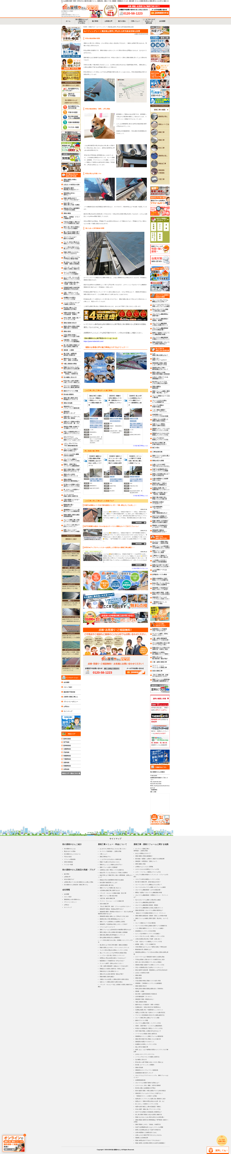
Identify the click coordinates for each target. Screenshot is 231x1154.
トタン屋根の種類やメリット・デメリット (159, 410)
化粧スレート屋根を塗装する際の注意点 (158, 424)
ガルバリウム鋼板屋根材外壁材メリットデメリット (161, 338)
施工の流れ (122, 21)
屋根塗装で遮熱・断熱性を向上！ (144, 999)
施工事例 (95, 21)
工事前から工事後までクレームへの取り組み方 (160, 556)
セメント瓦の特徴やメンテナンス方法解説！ (71, 273)
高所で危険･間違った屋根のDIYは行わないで (148, 1031)
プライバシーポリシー (71, 701)
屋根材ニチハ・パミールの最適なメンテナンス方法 (161, 429)
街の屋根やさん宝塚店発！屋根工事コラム (76, 884)
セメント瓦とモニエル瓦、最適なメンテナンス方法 (149, 936)
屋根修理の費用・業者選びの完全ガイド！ (71, 188)
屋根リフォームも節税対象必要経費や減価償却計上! (161, 680)
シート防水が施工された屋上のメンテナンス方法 (71, 247)
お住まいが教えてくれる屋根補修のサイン (160, 377)
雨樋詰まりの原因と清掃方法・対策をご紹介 (112, 968)
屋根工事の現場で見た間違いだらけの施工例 (159, 498)
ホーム (68, 21)
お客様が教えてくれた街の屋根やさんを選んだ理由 (78, 882)
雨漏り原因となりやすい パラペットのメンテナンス (114, 947)
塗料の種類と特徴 (159, 699)
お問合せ (66, 706)
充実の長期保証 (68, 862)
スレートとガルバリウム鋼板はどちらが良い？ (160, 300)
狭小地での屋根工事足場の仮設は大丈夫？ (159, 443)
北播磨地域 (67, 749)
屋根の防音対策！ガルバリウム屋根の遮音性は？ (161, 343)
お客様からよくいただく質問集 (144, 866)
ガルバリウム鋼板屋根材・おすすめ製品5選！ (148, 890)
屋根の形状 (67, 331)
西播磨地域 (67, 766)
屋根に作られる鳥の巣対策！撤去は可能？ (112, 974)
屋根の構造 (67, 213)
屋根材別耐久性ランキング (69, 412)
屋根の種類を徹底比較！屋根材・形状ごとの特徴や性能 (151, 915)
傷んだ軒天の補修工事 (141, 1047)
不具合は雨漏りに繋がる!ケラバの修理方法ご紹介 (72, 222)
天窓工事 (161, 179)
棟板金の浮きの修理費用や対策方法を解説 (71, 209)
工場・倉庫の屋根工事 (159, 662)
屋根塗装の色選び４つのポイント (158, 502)
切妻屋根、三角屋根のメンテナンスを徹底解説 (71, 340)
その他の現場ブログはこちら (140, 568)
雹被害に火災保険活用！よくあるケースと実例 (160, 526)
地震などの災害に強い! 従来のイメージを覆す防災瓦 (150, 1012)
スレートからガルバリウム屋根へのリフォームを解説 (161, 305)
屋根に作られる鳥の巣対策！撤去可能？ (160, 657)
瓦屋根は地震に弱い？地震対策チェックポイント (161, 488)
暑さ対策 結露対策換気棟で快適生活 (70, 354)
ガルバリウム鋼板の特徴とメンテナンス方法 (71, 460)
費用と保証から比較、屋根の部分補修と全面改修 (161, 373)
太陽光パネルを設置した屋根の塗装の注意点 (160, 420)
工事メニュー (135, 21)
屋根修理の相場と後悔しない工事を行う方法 (159, 363)
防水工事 (161, 148)
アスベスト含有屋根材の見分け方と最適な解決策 (71, 386)
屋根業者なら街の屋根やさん (72, 899)
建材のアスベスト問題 (71, 391)
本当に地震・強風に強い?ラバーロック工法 (72, 318)
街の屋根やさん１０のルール (72, 854)
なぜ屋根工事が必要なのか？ (160, 354)
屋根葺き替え (163, 116)
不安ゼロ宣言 (68, 856)
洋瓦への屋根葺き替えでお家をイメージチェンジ (71, 432)
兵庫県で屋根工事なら (71, 697)
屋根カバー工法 (163, 124)
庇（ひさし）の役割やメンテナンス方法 (71, 490)
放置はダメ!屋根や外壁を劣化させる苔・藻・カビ (72, 422)
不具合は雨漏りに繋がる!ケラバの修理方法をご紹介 (150, 959)
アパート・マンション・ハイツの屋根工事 (112, 901)
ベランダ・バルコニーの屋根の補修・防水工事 (113, 893)
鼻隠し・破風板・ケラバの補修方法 (71, 217)
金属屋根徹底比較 (140, 1080)
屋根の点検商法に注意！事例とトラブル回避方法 (160, 579)
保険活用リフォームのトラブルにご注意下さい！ (149, 1093)
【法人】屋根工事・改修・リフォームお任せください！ (115, 906)
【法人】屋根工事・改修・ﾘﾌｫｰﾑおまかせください (161, 675)
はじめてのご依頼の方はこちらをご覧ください (113, 848)
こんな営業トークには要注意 (159, 570)
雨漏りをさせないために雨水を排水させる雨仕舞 (71, 367)
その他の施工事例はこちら (140, 445)
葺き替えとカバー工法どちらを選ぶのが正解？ (160, 382)
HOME (85, 27)
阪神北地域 (67, 739)
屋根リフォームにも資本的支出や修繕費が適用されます (115, 929)
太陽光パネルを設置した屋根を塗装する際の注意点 (114, 979)
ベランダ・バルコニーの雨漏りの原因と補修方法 (71, 268)
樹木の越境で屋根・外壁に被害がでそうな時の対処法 (161, 593)
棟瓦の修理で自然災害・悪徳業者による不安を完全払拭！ (151, 970)
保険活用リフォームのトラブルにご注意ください (161, 598)
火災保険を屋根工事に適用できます (110, 890)
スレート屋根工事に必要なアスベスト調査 (147, 1017)
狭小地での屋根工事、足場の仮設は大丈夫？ (148, 882)
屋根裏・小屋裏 (69, 350)
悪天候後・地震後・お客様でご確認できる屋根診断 (149, 858)
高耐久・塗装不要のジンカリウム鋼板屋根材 (71, 465)
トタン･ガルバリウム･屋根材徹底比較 (71, 444)
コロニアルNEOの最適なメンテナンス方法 (160, 438)
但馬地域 (66, 769)
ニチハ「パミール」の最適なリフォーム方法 (148, 872)
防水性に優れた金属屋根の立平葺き (145, 1088)
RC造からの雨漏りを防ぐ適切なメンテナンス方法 (72, 485)
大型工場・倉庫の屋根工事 (107, 898)
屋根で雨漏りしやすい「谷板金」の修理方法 (71, 373)
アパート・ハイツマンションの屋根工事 (159, 666)
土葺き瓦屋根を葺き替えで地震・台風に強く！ (71, 283)
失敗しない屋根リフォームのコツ (159, 359)
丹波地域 (66, 752)
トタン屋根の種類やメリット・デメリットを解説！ (149, 928)
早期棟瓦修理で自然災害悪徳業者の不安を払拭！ (71, 288)
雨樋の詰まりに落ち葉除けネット (109, 971)
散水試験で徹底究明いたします (108, 882)
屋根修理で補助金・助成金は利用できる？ (159, 530)
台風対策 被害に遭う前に (107, 885)
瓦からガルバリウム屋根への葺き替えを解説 (160, 310)
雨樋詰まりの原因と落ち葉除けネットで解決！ (161, 653)
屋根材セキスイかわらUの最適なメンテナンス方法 (160, 434)
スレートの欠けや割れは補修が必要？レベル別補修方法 (151, 925)
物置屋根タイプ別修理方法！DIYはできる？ (159, 629)
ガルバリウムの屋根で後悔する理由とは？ (71, 449)
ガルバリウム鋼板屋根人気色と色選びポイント (160, 324)
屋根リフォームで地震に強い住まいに (110, 888)
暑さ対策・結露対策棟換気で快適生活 (146, 994)
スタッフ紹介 (68, 687)
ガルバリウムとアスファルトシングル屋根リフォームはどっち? (72, 438)
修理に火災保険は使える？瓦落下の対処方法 (161, 474)
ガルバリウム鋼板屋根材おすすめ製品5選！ (160, 328)
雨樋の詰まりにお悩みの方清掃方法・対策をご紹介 (161, 648)
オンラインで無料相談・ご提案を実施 (110, 851)
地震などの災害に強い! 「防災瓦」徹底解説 (159, 493)
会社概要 (162, 21)
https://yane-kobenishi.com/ (93, 341)
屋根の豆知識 (68, 403)
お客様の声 (108, 21)
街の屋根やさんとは (69, 848)
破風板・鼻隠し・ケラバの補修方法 (145, 944)
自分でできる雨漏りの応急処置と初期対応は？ (160, 516)
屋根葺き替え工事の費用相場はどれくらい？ (160, 368)
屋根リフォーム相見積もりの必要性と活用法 (112, 921)
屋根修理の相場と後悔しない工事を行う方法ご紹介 (114, 916)
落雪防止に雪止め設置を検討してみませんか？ (113, 958)
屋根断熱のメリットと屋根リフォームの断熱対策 (71, 510)
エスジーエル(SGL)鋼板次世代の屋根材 (71, 454)
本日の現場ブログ (69, 879)
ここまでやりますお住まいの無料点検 (149, 21)
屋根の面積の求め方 (70, 323)
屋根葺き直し (163, 156)
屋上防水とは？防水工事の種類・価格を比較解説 (71, 263)
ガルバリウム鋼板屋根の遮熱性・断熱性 (160, 319)
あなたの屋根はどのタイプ (143, 853)
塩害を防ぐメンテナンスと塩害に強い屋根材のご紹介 (150, 1098)
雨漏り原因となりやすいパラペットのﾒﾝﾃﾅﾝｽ (71, 252)
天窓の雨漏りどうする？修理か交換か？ (71, 500)
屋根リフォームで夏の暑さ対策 (108, 895)
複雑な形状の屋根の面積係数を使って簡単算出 (71, 327)
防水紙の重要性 (69, 394)
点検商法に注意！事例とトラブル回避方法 (112, 870)
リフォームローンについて (107, 927)
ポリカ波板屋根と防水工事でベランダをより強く (161, 643)
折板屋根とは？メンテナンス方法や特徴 (160, 415)
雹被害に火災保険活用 (141, 1137)
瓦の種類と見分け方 (70, 377)
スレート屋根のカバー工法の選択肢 (161, 396)
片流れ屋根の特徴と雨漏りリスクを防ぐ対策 (71, 335)
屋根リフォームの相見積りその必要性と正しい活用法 (161, 547)
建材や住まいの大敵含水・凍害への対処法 (71, 359)
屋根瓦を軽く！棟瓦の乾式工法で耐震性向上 (159, 484)
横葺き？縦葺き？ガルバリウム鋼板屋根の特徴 (161, 333)
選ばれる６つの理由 (69, 851)
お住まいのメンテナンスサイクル (144, 1054)
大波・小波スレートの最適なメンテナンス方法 (71, 293)
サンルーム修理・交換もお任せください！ (160, 634)
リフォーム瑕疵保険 (69, 859)
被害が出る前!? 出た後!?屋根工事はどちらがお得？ (161, 565)
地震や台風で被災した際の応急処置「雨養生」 (71, 313)
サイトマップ (68, 711)
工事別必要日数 (157, 452)
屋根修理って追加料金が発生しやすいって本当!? (160, 588)
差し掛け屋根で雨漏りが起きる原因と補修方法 (148, 1114)
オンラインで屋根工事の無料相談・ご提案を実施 (160, 542)
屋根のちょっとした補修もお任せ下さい (111, 864)
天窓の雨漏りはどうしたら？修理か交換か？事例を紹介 (151, 947)
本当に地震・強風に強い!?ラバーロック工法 (147, 1109)
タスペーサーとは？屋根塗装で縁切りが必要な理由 (149, 956)
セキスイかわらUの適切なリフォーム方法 (147, 869)
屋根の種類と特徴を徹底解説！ (70, 180)
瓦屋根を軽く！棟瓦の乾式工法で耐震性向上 (148, 1007)
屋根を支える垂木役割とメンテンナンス (71, 475)
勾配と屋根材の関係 (70, 363)
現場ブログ (92, 27)
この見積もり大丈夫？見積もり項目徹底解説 (159, 561)
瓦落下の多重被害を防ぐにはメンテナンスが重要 (160, 470)
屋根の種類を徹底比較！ (156, 387)
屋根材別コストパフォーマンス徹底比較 (71, 407)
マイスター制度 (68, 864)
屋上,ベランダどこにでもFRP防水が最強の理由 (72, 258)
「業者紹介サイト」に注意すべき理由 (159, 602)
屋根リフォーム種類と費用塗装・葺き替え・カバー (161, 391)
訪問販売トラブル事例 (159, 574)
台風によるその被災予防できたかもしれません (161, 465)
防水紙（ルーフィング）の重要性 (144, 1064)
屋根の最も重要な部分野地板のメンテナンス (71, 398)
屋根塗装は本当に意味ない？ (69, 193)
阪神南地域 (67, 745)
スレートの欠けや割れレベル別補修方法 (159, 401)
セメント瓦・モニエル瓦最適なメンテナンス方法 (71, 278)
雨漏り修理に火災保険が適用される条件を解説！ (160, 521)
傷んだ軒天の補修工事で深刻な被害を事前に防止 (71, 232)
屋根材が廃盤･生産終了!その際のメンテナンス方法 (149, 965)
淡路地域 (66, 762)
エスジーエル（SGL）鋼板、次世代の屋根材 (148, 1085)
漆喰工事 (161, 132)
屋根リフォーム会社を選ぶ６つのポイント (161, 456)
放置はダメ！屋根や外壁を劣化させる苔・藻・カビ (149, 1101)
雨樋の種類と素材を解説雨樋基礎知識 (71, 515)
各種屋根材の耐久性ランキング (144, 1073)
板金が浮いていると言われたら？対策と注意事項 (161, 583)
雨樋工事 (161, 140)
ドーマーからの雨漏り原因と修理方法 (71, 495)
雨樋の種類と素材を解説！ (107, 976)
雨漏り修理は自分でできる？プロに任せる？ (71, 198)
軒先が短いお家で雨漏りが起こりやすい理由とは (71, 381)
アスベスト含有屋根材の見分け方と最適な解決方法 (149, 1015)
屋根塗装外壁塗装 (161, 171)
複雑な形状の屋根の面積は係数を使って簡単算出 (149, 988)
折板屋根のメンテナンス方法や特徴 (145, 931)
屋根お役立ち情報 (158, 460)
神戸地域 (66, 742)
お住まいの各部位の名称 (71, 184)
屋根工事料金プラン (105, 856)
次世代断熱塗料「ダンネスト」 (157, 507)
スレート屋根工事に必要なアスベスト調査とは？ (71, 520)
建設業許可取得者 (69, 692)
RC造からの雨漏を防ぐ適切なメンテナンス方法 (148, 1028)
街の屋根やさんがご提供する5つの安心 (82, 21)
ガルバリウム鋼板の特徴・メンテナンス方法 (148, 1023)
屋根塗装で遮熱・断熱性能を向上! (159, 512)
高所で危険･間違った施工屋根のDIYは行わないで (72, 470)
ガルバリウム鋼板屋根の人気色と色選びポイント (149, 907)
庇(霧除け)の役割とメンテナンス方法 (70, 298)
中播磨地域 (67, 759)
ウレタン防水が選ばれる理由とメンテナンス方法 (71, 242)
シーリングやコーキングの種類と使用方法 (71, 303)
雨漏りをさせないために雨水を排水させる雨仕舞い (149, 1117)
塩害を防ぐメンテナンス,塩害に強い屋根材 (72, 417)
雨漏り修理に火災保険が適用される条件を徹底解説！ (150, 1143)
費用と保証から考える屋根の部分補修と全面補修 (114, 932)
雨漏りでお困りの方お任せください (110, 862)
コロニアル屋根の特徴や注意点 (158, 406)
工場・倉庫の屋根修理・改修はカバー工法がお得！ (161, 639)
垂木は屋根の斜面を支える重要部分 (110, 937)
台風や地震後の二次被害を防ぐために (160, 479)
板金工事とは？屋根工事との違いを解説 (71, 204)
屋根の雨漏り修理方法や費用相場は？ (71, 480)
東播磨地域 (67, 755)
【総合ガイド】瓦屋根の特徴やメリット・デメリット (150, 913)
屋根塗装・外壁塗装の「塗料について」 (146, 861)
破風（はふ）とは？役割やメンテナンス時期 (71, 530)
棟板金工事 (162, 163)
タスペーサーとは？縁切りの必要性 (70, 237)
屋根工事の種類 (159, 110)
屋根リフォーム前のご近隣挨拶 (108, 867)
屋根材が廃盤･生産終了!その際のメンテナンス (71, 427)
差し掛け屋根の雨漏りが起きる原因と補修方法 (71, 345)
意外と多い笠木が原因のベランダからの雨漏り (71, 227)
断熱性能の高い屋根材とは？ (69, 505)
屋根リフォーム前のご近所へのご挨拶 (158, 551)
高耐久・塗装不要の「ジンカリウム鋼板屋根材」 (149, 1025)
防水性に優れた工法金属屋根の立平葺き (70, 308)
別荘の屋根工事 (157, 671)
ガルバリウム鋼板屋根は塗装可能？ (160, 314)
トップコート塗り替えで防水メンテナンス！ (71, 525)
